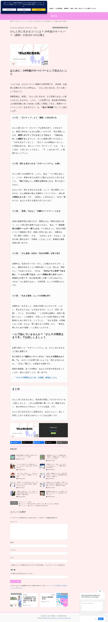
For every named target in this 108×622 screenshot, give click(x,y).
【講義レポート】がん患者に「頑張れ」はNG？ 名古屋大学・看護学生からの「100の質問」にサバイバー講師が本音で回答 (57, 484)
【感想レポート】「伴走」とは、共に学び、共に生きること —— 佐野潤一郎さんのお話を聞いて (56, 466)
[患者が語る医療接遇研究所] (16, 599)
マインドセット (23, 505)
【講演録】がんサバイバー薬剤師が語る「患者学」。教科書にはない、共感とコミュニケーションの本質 (56, 457)
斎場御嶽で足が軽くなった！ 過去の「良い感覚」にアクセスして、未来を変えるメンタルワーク (56, 493)
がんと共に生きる (50, 503)
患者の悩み (45, 505)
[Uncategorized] (62, 599)
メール (12, 550)
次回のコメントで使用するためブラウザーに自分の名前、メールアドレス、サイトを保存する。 (38, 565)
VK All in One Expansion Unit (64, 618)
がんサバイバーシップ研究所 (60, 27)
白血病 (30, 503)
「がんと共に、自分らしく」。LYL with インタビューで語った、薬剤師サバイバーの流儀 (26, 475)
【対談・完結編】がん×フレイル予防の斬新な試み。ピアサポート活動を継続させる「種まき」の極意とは (56, 475)
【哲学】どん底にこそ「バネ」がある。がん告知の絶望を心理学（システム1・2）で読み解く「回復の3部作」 (27, 493)
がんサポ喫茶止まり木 (39, 503)
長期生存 (39, 505)
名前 (12, 542)
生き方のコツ (32, 505)
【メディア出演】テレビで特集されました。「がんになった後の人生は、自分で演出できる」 (26, 466)
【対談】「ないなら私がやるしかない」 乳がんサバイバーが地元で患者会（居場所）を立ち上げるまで (27, 484)
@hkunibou (53, 431)
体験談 (57, 503)
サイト (12, 557)
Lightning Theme (53, 618)
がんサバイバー (23, 503)
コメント (13, 521)
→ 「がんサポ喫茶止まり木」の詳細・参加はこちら (34, 377)
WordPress (45, 618)
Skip (96, 618)
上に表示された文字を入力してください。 (22, 573)
